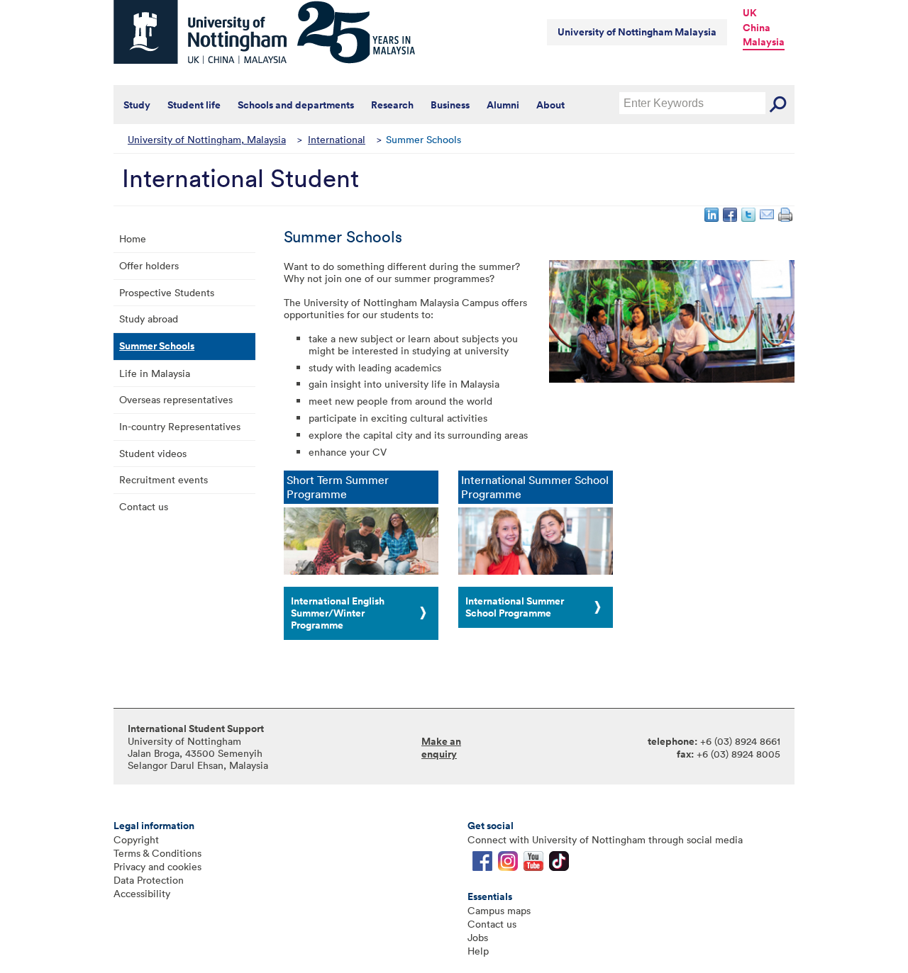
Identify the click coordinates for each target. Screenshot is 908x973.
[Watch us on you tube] (533, 864)
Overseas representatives (176, 399)
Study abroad (148, 318)
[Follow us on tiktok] (559, 864)
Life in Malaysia (154, 373)
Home (132, 238)
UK (750, 13)
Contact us (143, 506)
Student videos (153, 453)
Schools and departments (296, 105)
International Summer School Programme (514, 607)
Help (478, 950)
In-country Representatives (179, 426)
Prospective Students (166, 292)
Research (392, 105)
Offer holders (149, 265)
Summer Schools (156, 346)
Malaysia (764, 42)
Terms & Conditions (157, 853)
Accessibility (142, 893)
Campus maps (499, 910)
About (550, 105)
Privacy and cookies (157, 866)
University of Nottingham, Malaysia (207, 139)
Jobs (477, 937)
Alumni (503, 105)
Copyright (136, 839)
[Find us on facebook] (482, 864)
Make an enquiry (441, 747)
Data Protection (149, 880)
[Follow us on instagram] (508, 864)
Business (450, 105)
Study (136, 105)
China (756, 28)
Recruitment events (163, 479)
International (336, 139)
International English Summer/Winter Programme (337, 613)
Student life (194, 105)
